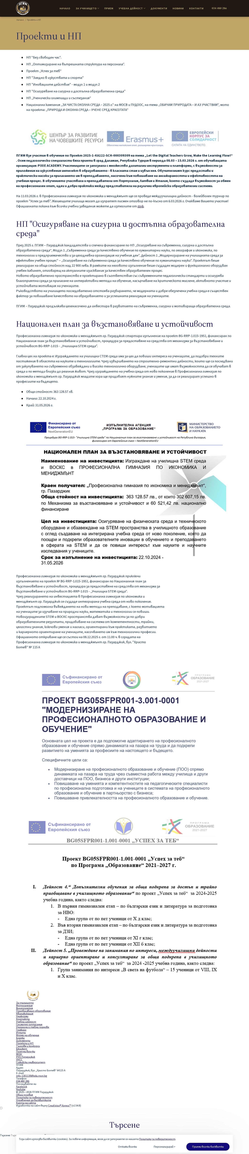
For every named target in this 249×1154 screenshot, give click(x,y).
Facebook (21, 1087)
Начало (65, 8)
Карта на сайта (26, 1103)
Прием (108, 8)
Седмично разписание (29, 1024)
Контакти (196, 8)
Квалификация (24, 1014)
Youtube (20, 1089)
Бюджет (21, 1049)
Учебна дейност (131, 8)
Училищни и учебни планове (32, 1027)
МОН (19, 1054)
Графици (21, 1030)
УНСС (19, 1060)
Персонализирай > (164, 1147)
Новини (178, 8)
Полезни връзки (25, 1051)
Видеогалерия (24, 1008)
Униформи (22, 1016)
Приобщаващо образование (33, 1011)
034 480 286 (219, 8)
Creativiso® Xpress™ (59, 1106)
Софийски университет (30, 1062)
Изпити (21, 1032)
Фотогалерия (24, 1005)
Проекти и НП (25, 1043)
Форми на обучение (27, 1035)
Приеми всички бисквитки (208, 1147)
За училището (86, 8)
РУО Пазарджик (25, 1057)
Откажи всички (127, 1147)
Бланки (20, 1038)
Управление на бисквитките (33, 1100)
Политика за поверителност (157, 1139)
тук (141, 206)
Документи (159, 8)
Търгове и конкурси (28, 1046)
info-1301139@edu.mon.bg (31, 1076)
